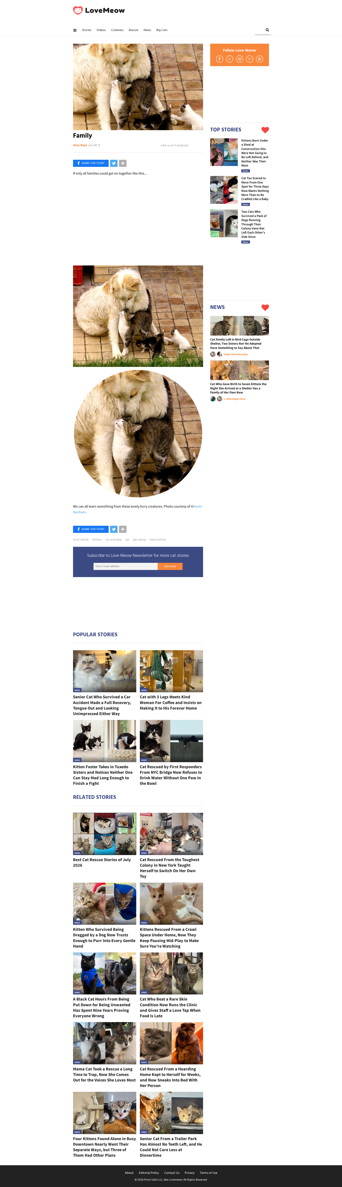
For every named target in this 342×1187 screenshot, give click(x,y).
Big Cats (161, 30)
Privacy (190, 1173)
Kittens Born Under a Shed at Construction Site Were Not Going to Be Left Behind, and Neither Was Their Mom (254, 152)
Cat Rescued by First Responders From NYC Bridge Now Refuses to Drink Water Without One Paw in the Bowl (171, 775)
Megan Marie (231, 354)
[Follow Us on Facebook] (219, 59)
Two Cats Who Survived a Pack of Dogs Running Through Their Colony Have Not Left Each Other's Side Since (254, 224)
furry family (81, 539)
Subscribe (170, 566)
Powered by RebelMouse (263, 35)
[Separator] (122, 163)
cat (127, 539)
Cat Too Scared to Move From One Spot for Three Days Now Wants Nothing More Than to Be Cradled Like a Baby (255, 188)
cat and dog (113, 539)
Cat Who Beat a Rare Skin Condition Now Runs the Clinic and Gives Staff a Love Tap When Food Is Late (170, 1007)
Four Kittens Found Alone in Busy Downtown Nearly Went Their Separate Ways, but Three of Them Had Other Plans (104, 1147)
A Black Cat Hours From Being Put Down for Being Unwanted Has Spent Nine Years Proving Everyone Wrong (101, 1007)
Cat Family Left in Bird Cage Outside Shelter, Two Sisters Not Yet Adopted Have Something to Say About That (235, 343)
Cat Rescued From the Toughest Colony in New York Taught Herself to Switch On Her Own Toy (169, 868)
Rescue (133, 30)
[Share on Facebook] (91, 163)
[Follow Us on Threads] (259, 59)
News (147, 30)
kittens (97, 539)
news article (157, 539)
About (129, 1173)
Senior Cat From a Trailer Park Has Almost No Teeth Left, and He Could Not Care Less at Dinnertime (171, 1147)
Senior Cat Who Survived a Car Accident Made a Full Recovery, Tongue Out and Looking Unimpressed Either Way (102, 705)
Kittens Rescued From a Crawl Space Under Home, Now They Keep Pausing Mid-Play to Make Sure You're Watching (169, 938)
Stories (86, 30)
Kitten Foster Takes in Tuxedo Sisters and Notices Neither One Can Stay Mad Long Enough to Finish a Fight (103, 775)
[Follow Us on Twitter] (229, 59)
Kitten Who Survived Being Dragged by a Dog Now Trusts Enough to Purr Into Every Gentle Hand (104, 938)
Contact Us (171, 1173)
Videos (101, 30)
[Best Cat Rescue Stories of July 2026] (104, 834)
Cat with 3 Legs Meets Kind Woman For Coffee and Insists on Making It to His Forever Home (171, 702)
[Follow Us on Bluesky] (249, 59)
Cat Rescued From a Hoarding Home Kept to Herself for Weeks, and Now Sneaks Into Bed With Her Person (170, 1077)
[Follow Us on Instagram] (239, 59)
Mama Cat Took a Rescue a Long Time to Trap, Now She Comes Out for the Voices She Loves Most (104, 1074)
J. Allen (228, 398)
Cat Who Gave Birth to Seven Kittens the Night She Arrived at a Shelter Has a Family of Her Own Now (238, 388)
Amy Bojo (80, 145)
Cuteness (117, 30)
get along (139, 539)
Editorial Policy (149, 1173)
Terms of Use (208, 1173)
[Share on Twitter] (114, 163)
